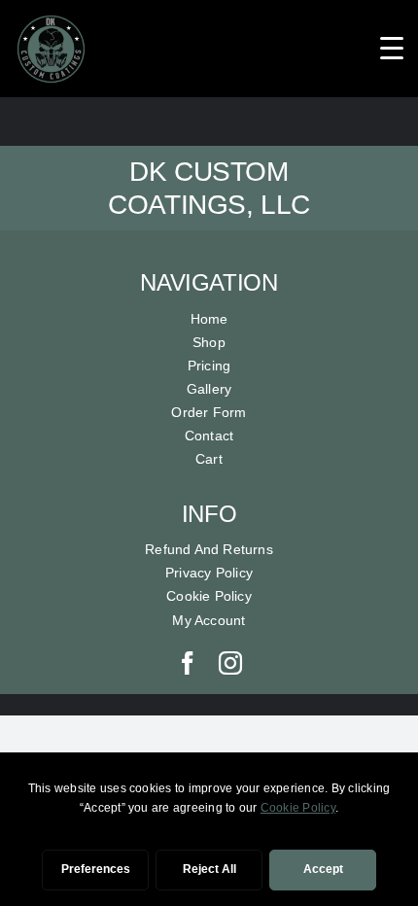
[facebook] (187, 663)
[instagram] (230, 663)
